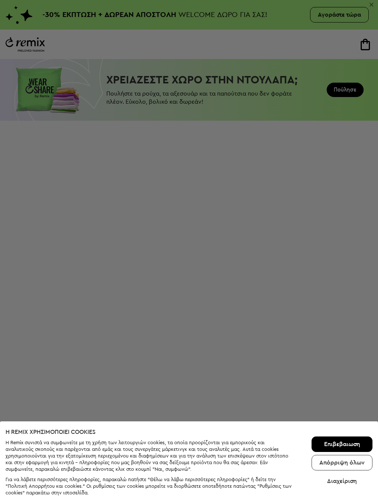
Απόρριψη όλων (342, 463)
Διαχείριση (342, 481)
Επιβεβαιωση (342, 444)
